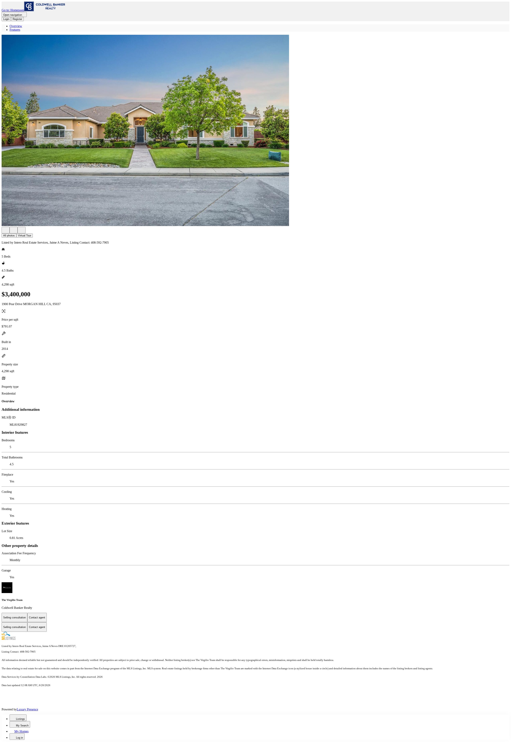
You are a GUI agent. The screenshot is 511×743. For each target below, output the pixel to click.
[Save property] (14, 230)
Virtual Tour (24, 235)
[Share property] (22, 230)
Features (15, 29)
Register (17, 19)
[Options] (6, 230)
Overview (16, 26)
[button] (255, 131)
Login (6, 19)
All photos (9, 235)
